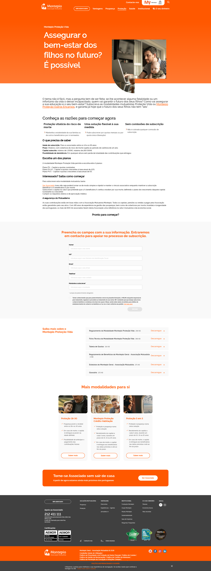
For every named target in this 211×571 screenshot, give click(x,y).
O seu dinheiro (162, 8)
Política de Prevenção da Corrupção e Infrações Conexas (100, 559)
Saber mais (73, 455)
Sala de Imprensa (127, 519)
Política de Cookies (129, 555)
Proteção (122, 8)
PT (161, 505)
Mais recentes (147, 511)
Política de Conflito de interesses (118, 557)
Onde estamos (110, 541)
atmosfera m (105, 511)
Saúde (132, 8)
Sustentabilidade (127, 515)
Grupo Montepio (126, 508)
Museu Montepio (127, 511)
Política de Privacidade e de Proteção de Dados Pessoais (100, 555)
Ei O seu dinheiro (148, 501)
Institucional (144, 8)
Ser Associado (82, 9)
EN (165, 505)
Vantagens (98, 8)
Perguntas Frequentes (128, 523)
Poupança (110, 8)
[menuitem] (82, 8)
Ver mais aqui (128, 304)
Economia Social (148, 508)
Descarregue (156, 331)
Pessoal (145, 504)
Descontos (104, 504)
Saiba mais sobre (86, 568)
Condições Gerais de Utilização (91, 553)
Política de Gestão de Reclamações (92, 557)
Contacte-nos (132, 2)
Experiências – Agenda (108, 508)
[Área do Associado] (153, 2)
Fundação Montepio (128, 504)
